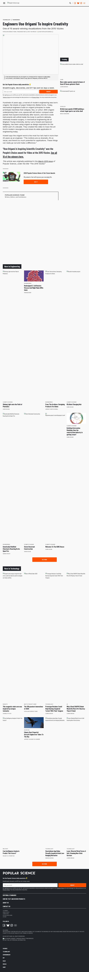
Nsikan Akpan (49, 858)
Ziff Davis (9, 936)
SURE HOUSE (6, 409)
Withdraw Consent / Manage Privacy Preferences (18, 938)
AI (67, 704)
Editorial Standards (9, 895)
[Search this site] (70, 3)
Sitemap (4, 916)
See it (36, 182)
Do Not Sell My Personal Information (14, 940)
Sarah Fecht (6, 553)
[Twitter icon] (8, 925)
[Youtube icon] (15, 925)
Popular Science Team (9, 31)
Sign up (48, 91)
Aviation (26, 730)
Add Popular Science (45, 31)
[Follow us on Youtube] (84, 3)
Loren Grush (49, 713)
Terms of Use (6, 97)
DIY (4, 958)
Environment (7, 954)
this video (47, 76)
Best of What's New (30, 704)
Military (5, 848)
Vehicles (62, 106)
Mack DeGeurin (64, 113)
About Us (6, 903)
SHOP (4, 967)
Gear (4, 961)
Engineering (16, 19)
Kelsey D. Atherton (8, 856)
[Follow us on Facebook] (75, 3)
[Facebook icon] (4, 925)
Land (61, 79)
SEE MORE (44, 559)
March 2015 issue (45, 161)
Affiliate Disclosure (7, 915)
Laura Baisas (64, 86)
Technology (6, 19)
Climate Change (8, 402)
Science (5, 948)
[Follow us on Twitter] (78, 3)
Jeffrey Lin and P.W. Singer (32, 739)
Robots (5, 704)
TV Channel (5, 910)
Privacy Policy (35, 97)
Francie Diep (27, 292)
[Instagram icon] (11, 925)
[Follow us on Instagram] (81, 3)
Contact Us (6, 906)
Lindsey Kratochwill (51, 409)
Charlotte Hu (7, 713)
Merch (4, 964)
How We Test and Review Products (14, 899)
